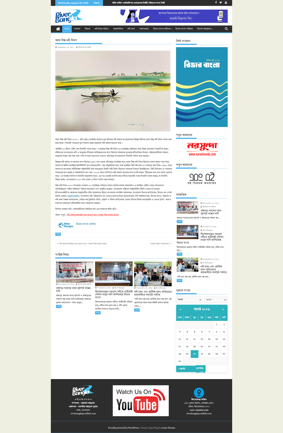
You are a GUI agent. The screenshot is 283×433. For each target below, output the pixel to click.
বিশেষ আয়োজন (204, 29)
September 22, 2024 (144, 288)
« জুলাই (181, 369)
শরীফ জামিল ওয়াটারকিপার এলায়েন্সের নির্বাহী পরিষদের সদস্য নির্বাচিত (112, 3)
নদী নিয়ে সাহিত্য (102, 29)
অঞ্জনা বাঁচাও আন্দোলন (160, 244)
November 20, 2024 (66, 284)
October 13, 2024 (104, 288)
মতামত (77, 29)
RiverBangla (119, 288)
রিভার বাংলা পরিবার (184, 29)
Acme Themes (168, 428)
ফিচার (87, 29)
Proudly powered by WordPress (123, 428)
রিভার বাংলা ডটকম (84, 47)
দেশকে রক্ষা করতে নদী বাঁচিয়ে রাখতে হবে (165, 3)
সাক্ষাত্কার (144, 29)
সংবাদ (67, 29)
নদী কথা (131, 29)
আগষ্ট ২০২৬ (202, 309)
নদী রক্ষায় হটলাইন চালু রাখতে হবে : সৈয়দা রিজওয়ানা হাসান (93, 215)
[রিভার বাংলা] (58, 29)
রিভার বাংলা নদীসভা (162, 29)
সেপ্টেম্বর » (199, 370)
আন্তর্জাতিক (118, 29)
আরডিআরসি (73, 196)
